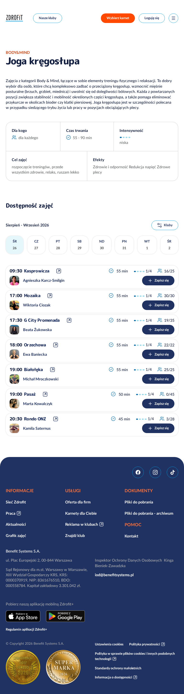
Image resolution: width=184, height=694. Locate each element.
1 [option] (147, 244)
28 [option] (58, 244)
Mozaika (32, 296)
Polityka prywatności (144, 644)
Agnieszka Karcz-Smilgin (43, 280)
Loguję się (151, 18)
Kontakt (131, 536)
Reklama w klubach (81, 524)
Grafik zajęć (16, 535)
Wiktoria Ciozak (37, 305)
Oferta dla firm (78, 502)
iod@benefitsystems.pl (114, 575)
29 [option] (79, 244)
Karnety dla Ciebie (81, 513)
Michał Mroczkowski (40, 379)
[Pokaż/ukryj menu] (173, 18)
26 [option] (15, 244)
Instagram (155, 472)
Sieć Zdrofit (16, 502)
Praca (10, 513)
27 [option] (36, 244)
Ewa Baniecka (35, 354)
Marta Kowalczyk (37, 403)
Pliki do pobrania (139, 502)
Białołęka (33, 369)
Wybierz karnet (118, 18)
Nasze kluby (47, 18)
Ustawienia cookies (109, 644)
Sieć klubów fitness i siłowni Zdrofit (15, 18)
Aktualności (16, 524)
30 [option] (101, 244)
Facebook (138, 472)
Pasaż (29, 394)
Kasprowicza (36, 271)
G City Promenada (41, 320)
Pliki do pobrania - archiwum (149, 513)
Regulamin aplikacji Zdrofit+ (26, 629)
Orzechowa (35, 345)
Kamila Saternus (37, 428)
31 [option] (124, 244)
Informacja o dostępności (113, 677)
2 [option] (169, 244)
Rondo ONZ (35, 419)
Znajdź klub (75, 535)
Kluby (168, 225)
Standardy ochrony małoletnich (118, 668)
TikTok (172, 472)
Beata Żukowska (37, 329)
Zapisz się (162, 280)
